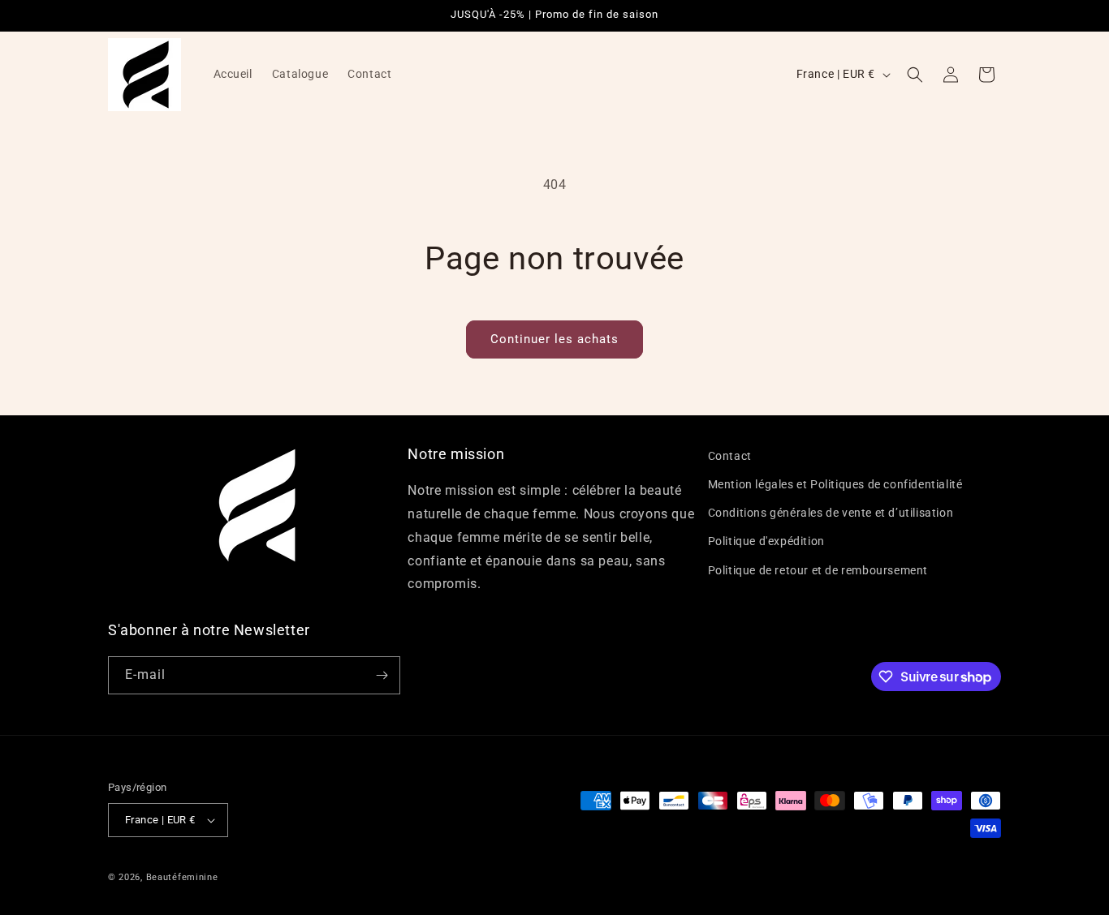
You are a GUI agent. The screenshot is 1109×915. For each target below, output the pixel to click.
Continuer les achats (554, 339)
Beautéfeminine (182, 877)
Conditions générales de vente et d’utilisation (831, 512)
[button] (915, 74)
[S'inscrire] (381, 675)
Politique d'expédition (766, 541)
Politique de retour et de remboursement (818, 570)
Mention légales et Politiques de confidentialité (835, 484)
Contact (730, 455)
